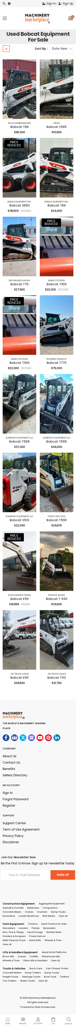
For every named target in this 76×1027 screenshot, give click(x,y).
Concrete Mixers (12, 912)
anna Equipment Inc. (19, 202)
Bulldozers (33, 908)
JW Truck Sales (19, 674)
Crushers (42, 912)
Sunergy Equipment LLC (19, 438)
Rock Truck (50, 977)
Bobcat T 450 (56, 599)
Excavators (9, 916)
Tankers (64, 977)
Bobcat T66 (19, 127)
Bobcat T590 (56, 520)
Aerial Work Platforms (54, 952)
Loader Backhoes (29, 916)
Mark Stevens (56, 280)
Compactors (50, 908)
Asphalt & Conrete (13, 908)
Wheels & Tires (53, 940)
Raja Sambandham (19, 123)
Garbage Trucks (31, 977)
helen (56, 123)
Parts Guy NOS (56, 516)
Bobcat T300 (57, 284)
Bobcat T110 (56, 678)
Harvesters (9, 928)
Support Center (14, 823)
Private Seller (56, 595)
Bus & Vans (36, 968)
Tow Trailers (9, 981)
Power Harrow (37, 936)
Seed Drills (35, 940)
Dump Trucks (58, 912)
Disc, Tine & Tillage (13, 932)
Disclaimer (11, 842)
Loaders (23, 928)
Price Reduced (14, 143)
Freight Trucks (10, 977)
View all (63, 916)
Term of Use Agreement (21, 829)
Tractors (33, 924)
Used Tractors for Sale (54, 924)
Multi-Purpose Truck (14, 940)
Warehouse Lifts (51, 956)
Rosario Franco (56, 359)
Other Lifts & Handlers (35, 960)
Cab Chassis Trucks (57, 968)
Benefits (9, 769)
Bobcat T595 (19, 441)
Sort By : (41, 49)
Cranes (29, 912)
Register (9, 805)
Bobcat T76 (19, 284)
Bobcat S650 (19, 205)
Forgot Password (15, 799)
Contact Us (11, 762)
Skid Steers (48, 916)
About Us (9, 756)
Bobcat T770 (56, 363)
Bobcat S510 (19, 520)
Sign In (51, 3)
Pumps (36, 928)
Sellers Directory (15, 775)
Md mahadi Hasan (19, 280)
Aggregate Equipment (52, 903)
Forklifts (34, 956)
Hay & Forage (35, 932)
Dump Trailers (33, 973)
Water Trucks (27, 981)
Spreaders (49, 928)
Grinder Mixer (54, 932)
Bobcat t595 (56, 127)
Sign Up (68, 3)
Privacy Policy (13, 836)
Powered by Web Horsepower (38, 1007)
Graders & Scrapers (14, 936)
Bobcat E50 (19, 599)
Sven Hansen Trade (19, 595)
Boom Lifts (8, 956)
